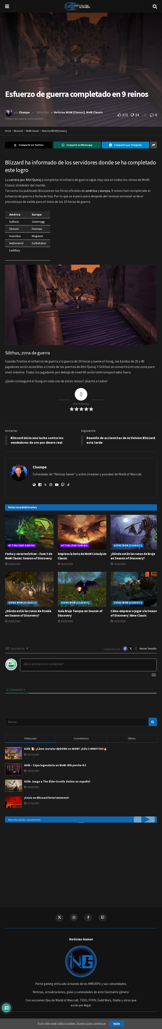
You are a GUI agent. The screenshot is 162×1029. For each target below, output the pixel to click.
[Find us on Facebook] (88, 917)
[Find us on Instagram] (74, 917)
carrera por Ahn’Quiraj (25, 180)
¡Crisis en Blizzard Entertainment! (46, 798)
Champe (24, 112)
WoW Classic (94, 112)
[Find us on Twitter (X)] (59, 918)
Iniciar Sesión (147, 648)
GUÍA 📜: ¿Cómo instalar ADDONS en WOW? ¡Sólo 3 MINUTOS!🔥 (65, 749)
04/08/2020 (42, 112)
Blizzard (18, 130)
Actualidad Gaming (21, 545)
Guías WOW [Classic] (128, 545)
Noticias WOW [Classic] (69, 112)
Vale (116, 1024)
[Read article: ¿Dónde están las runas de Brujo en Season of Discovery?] (135, 532)
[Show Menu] (7, 6)
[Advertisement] (81, 860)
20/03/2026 (14, 563)
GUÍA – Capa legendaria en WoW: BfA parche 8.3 (55, 765)
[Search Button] (155, 6)
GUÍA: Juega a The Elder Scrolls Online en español (57, 781)
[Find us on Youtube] (103, 917)
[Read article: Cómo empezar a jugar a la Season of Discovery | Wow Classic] (135, 589)
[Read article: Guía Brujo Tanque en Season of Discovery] (82, 589)
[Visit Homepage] (80, 6)
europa (105, 190)
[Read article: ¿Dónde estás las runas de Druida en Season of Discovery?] (29, 589)
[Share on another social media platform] (153, 145)
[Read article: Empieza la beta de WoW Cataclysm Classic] (82, 532)
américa (91, 190)
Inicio (8, 130)
